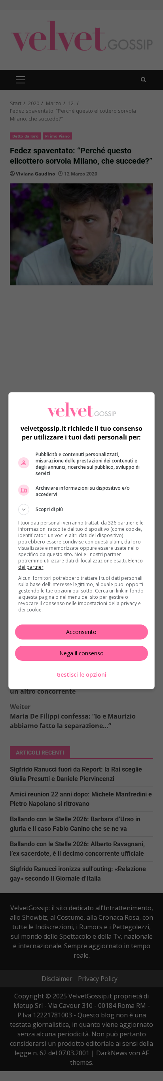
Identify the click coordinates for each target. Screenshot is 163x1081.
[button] (81, 509)
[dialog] (81, 540)
